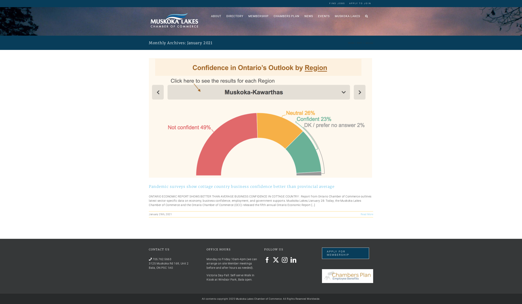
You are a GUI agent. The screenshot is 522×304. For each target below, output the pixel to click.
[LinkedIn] (293, 260)
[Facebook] (267, 260)
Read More (367, 214)
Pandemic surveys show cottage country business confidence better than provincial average (241, 186)
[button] (366, 15)
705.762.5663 (162, 259)
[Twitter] (276, 260)
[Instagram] (285, 260)
